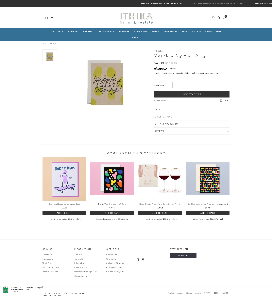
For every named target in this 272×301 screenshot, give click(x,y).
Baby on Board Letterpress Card (64, 204)
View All (136, 37)
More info (172, 68)
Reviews (159, 131)
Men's (155, 31)
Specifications (163, 117)
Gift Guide (57, 31)
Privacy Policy (80, 263)
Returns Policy (80, 267)
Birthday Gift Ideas (114, 267)
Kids (184, 31)
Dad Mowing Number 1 (20, 289)
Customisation (80, 276)
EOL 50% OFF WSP (202, 31)
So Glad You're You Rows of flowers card (208, 204)
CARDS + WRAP (105, 31)
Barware (123, 31)
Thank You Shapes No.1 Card (112, 204)
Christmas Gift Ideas (115, 263)
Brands (87, 31)
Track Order (47, 263)
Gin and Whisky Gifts (115, 272)
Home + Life (141, 31)
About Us (78, 255)
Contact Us (47, 255)
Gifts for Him (111, 255)
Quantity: (159, 85)
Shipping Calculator (167, 124)
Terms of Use (80, 259)
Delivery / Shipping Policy (85, 272)
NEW (218, 31)
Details (159, 110)
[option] (105, 82)
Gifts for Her (111, 259)
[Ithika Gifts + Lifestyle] (135, 17)
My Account (47, 259)
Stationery (170, 31)
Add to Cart (191, 94)
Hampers (73, 31)
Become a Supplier (50, 267)
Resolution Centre (50, 272)
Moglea (158, 51)
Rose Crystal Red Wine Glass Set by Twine (159, 204)
